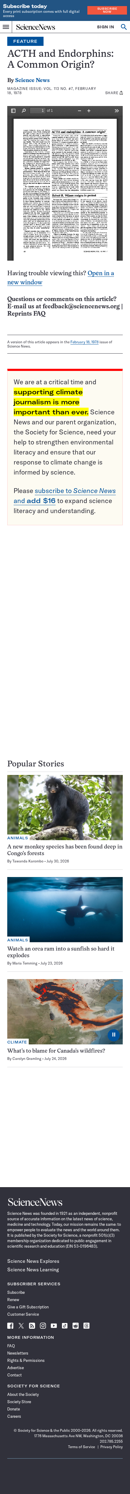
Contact (14, 1374)
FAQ (11, 1345)
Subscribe (16, 1292)
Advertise (15, 1367)
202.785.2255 (111, 1441)
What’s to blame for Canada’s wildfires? (56, 1051)
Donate (13, 1409)
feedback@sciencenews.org (81, 307)
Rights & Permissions (26, 1360)
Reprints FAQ (26, 314)
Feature (25, 41)
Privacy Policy (111, 1446)
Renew (13, 1299)
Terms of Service (81, 1446)
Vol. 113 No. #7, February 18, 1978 (51, 90)
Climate (17, 1042)
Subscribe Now (107, 10)
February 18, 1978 (84, 342)
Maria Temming (24, 963)
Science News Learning (33, 1269)
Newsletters (17, 1353)
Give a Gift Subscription (28, 1306)
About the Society (23, 1394)
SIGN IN (105, 27)
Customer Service (23, 1314)
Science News (32, 80)
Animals (17, 838)
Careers (14, 1416)
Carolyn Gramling (26, 1058)
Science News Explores (33, 1261)
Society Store (19, 1401)
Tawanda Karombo (28, 861)
